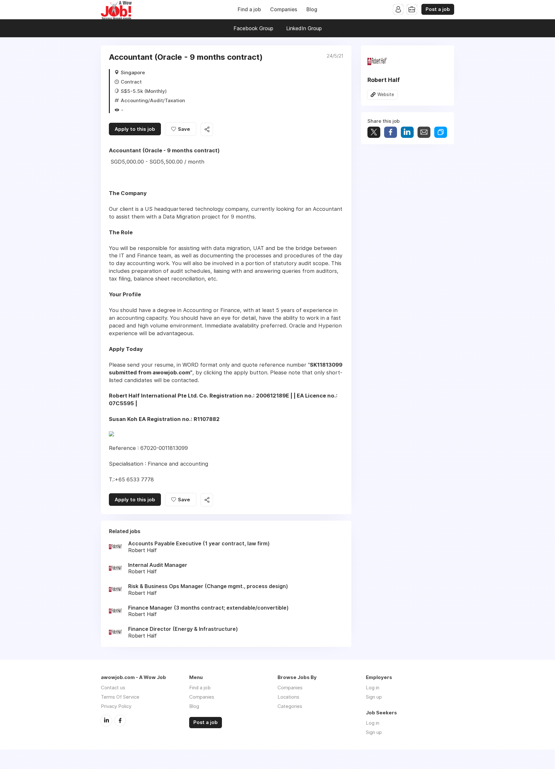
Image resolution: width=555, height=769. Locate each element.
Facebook (120, 720)
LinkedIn (106, 720)
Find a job (249, 9)
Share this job (207, 129)
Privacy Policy (116, 706)
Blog (311, 9)
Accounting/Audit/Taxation (153, 100)
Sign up (374, 697)
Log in (372, 687)
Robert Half (383, 79)
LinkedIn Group (304, 28)
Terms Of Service (120, 697)
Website (385, 94)
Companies (283, 9)
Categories (290, 706)
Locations (288, 697)
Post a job (438, 9)
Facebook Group (253, 28)
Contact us (113, 687)
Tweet (373, 132)
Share (390, 132)
